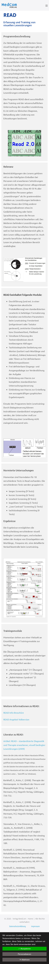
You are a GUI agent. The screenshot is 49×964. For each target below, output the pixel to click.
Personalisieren (24, 954)
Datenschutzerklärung (17, 926)
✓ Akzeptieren (24, 949)
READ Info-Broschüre (13, 712)
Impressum (35, 926)
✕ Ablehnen (24, 960)
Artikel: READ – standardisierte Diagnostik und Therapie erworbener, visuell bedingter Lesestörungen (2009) (24, 745)
